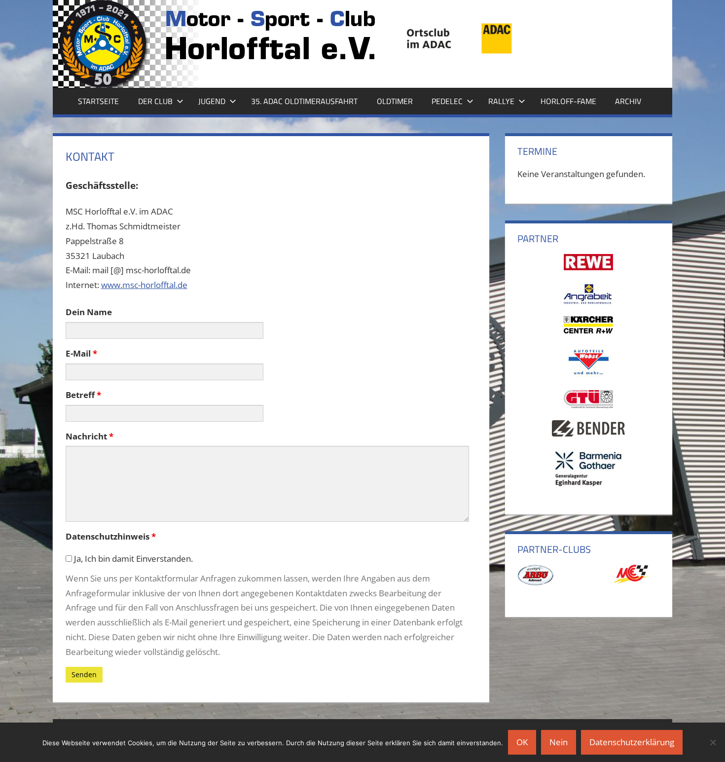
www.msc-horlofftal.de (144, 284)
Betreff (83, 394)
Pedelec (447, 101)
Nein (558, 742)
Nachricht (89, 436)
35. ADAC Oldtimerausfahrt (304, 101)
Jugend (211, 101)
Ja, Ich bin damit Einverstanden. (132, 558)
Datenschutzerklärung (631, 742)
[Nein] (713, 742)
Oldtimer (395, 101)
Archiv (628, 101)
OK (522, 742)
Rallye (501, 101)
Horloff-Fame (568, 101)
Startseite (98, 101)
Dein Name (89, 312)
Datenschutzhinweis (111, 536)
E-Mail (81, 353)
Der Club (155, 101)
